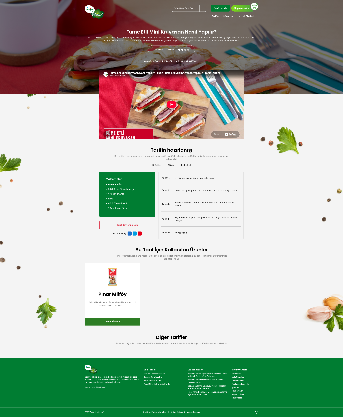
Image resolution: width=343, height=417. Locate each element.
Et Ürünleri (236, 374)
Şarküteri (236, 387)
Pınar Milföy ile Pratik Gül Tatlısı (157, 384)
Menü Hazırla (220, 8)
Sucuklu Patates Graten (154, 374)
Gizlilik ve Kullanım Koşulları (154, 412)
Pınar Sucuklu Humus (153, 380)
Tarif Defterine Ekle (127, 225)
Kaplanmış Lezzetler (241, 384)
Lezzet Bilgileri (245, 16)
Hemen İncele (112, 321)
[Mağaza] (244, 7)
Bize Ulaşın (100, 387)
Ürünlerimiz (229, 16)
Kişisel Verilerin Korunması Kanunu (185, 412)
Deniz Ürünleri (238, 380)
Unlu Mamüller (238, 377)
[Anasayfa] (94, 13)
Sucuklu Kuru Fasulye (153, 377)
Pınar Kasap (237, 398)
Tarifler (215, 16)
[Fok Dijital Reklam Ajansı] (256, 412)
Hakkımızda (90, 387)
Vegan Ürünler (238, 394)
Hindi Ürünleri (237, 391)
